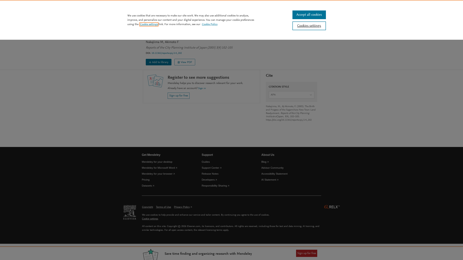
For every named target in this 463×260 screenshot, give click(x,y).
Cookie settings (149, 24)
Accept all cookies (309, 15)
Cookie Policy (210, 24)
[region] (231, 20)
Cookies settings (309, 26)
